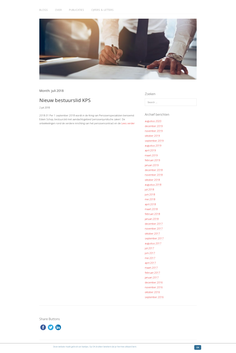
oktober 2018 (152, 179)
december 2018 (154, 170)
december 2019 (154, 126)
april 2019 (150, 150)
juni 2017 (150, 253)
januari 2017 (152, 277)
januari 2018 (152, 218)
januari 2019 (152, 165)
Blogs (43, 9)
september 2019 (154, 140)
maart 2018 (151, 209)
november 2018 (154, 174)
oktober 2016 (152, 292)
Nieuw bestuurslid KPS (65, 100)
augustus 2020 (153, 121)
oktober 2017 (152, 233)
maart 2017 (151, 267)
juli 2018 (149, 189)
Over (58, 9)
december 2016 (154, 282)
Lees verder (128, 123)
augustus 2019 (153, 145)
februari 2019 (152, 160)
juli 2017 (149, 248)
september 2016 (154, 297)
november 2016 (154, 287)
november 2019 (154, 130)
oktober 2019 (152, 135)
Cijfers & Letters (102, 9)
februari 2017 (152, 272)
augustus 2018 (153, 184)
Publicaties (76, 9)
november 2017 (154, 228)
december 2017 (154, 223)
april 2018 (150, 204)
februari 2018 (152, 213)
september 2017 (154, 238)
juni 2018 (150, 194)
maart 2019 (151, 155)
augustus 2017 (153, 243)
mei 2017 (150, 258)
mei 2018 (150, 199)
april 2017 (150, 262)
